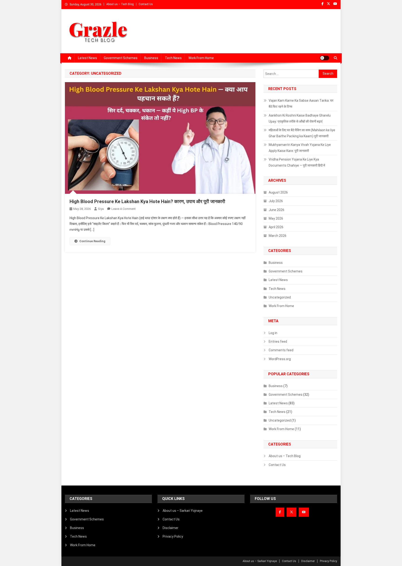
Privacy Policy (173, 536)
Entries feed (278, 341)
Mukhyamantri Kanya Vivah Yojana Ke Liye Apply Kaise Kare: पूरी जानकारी (300, 148)
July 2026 (276, 201)
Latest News (87, 58)
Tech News (173, 58)
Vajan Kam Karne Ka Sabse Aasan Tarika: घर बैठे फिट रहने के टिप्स (301, 103)
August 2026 (278, 192)
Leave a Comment (123, 209)
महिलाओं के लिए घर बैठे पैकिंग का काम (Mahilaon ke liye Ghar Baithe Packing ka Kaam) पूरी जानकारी (302, 133)
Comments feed (281, 350)
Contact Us (146, 4)
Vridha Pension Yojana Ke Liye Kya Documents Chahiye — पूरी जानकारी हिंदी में (297, 162)
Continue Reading (92, 241)
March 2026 (277, 236)
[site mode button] (324, 58)
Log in (273, 333)
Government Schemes (120, 58)
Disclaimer (170, 528)
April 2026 (276, 227)
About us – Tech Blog (120, 4)
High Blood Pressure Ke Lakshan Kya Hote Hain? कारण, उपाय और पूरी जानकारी (147, 201)
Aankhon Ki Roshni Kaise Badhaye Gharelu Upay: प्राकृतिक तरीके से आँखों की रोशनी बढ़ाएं (300, 118)
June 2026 (276, 210)
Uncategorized (280, 297)
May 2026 (276, 218)
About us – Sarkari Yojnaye (183, 510)
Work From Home (201, 58)
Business (151, 58)
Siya (101, 209)
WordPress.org (280, 359)
